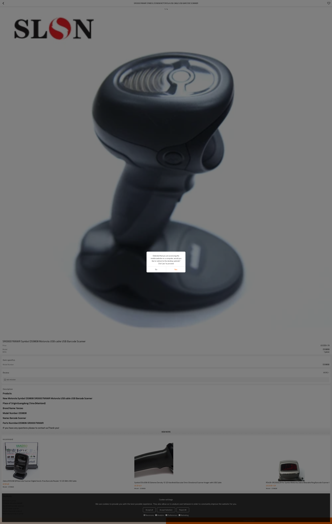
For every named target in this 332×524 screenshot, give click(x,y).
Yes (175, 269)
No (156, 269)
